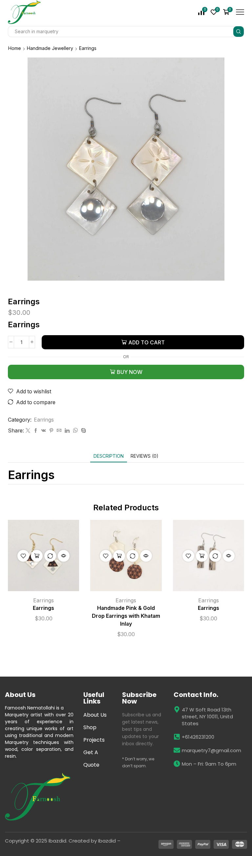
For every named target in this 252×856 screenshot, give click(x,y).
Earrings (87, 48)
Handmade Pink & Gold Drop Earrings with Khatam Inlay (126, 616)
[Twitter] (28, 430)
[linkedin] (67, 430)
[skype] (82, 430)
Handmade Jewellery (50, 48)
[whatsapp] (75, 430)
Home (14, 48)
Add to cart (146, 342)
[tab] (108, 456)
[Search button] (238, 31)
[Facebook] (36, 430)
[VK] (44, 430)
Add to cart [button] (37, 556)
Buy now (129, 372)
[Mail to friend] (59, 430)
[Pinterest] (51, 430)
